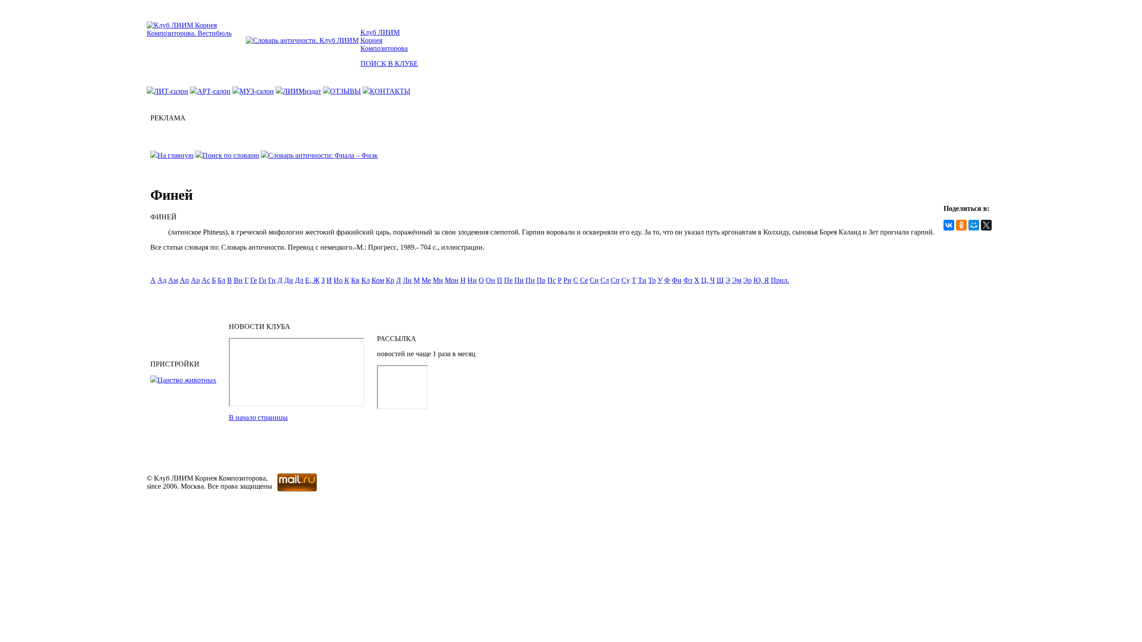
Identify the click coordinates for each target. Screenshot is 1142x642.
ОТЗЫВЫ (345, 91)
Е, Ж (312, 280)
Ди (288, 280)
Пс (551, 280)
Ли (407, 280)
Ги (262, 280)
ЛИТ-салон (171, 91)
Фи (677, 280)
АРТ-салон (214, 91)
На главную (175, 155)
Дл (299, 280)
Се (584, 280)
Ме (426, 280)
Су (625, 280)
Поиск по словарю (231, 155)
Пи (519, 280)
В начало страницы (258, 417)
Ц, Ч (708, 280)
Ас (206, 280)
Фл (687, 280)
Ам (173, 280)
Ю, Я (761, 280)
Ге (253, 280)
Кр (390, 280)
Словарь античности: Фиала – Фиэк (323, 155)
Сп (615, 280)
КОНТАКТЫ (390, 91)
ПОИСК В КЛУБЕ (389, 63)
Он (490, 280)
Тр (652, 280)
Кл (365, 280)
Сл (604, 280)
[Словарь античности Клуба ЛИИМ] (302, 40)
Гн (272, 280)
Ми (438, 280)
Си (594, 280)
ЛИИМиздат (302, 91)
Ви (238, 280)
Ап (184, 280)
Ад (161, 280)
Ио (338, 280)
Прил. (780, 280)
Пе (508, 280)
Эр (747, 280)
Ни (472, 280)
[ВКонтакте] (948, 225)
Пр (541, 280)
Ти (642, 280)
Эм (736, 280)
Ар (195, 280)
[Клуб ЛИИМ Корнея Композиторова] (195, 33)
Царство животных (186, 380)
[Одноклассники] (961, 225)
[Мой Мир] (973, 225)
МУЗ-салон (257, 91)
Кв (355, 280)
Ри (567, 280)
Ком (378, 280)
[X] (986, 225)
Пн (530, 280)
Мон (452, 280)
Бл (221, 280)
